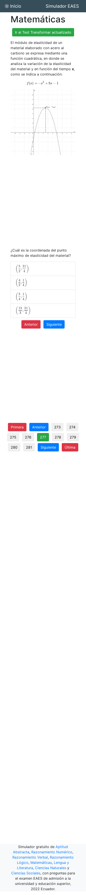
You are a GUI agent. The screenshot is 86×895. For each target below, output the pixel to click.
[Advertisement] (43, 201)
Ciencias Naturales (50, 868)
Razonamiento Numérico (51, 852)
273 (57, 427)
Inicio (15, 6)
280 (14, 447)
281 (29, 447)
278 (58, 437)
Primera (17, 427)
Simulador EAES (62, 6)
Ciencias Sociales (25, 873)
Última (70, 447)
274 (72, 427)
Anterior (31, 324)
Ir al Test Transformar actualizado (43, 32)
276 (28, 437)
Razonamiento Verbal (30, 857)
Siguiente (54, 324)
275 (13, 437)
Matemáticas (41, 862)
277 (43, 437)
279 (73, 437)
